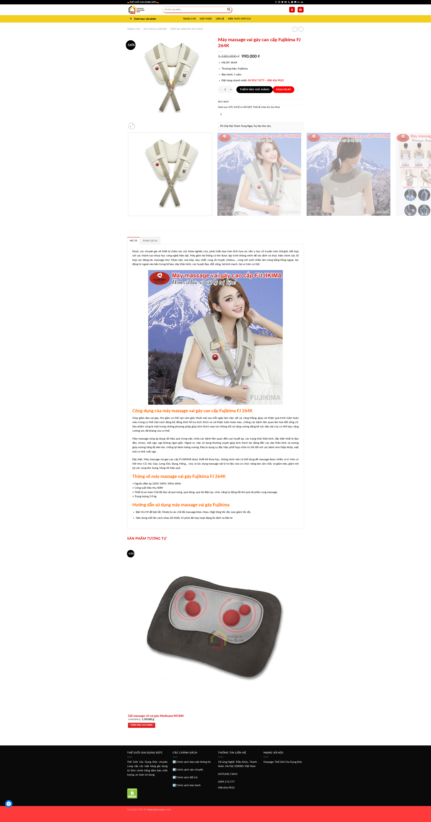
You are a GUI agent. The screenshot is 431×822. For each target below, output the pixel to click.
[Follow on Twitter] (282, 2)
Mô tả (133, 241)
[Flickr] (298, 2)
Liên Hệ (220, 19)
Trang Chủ (189, 19)
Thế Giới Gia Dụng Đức (288, 762)
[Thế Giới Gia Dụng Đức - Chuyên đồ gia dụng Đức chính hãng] (142, 9)
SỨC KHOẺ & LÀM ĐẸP (155, 29)
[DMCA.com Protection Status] (132, 793)
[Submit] (228, 10)
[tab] (133, 240)
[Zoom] (131, 126)
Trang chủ (133, 29)
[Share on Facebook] (221, 114)
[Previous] (128, 219)
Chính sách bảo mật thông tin (193, 762)
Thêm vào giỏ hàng (254, 89)
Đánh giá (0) (150, 241)
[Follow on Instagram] (279, 2)
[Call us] (289, 2)
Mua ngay (283, 89)
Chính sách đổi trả (186, 777)
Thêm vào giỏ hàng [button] (141, 725)
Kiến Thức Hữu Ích (239, 19)
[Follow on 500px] (302, 2)
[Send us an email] (286, 2)
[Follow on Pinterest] (292, 2)
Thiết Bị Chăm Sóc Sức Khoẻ (186, 29)
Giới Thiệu (206, 19)
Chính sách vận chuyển (189, 769)
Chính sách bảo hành (188, 785)
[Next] (139, 124)
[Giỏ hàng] (301, 9)
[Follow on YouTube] (295, 2)
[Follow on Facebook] (276, 2)
